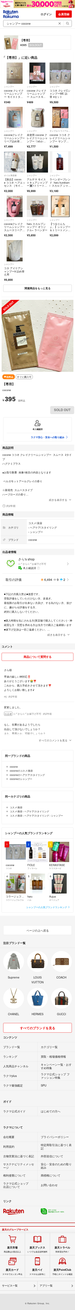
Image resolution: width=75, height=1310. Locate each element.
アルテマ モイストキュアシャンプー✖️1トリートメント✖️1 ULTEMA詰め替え (37, 185)
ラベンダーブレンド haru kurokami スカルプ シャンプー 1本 (60, 184)
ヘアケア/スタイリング (43, 527)
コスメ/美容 (35, 523)
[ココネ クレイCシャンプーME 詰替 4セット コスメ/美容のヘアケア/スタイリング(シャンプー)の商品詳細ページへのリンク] (60, 73)
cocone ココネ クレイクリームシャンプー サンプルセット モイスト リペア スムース (60, 142)
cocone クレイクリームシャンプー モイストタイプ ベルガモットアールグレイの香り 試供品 (14, 98)
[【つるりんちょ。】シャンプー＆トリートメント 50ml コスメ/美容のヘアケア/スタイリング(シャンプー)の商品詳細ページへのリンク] (60, 206)
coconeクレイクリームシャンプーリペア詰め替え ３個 (14, 139)
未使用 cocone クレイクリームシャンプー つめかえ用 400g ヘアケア (37, 139)
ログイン (46, 14)
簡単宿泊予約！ (62, 1249)
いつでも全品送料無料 (37, 1249)
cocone (6, 390)
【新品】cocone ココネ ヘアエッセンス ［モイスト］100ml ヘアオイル (14, 185)
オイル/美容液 (10, 175)
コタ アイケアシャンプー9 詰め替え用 (14, 271)
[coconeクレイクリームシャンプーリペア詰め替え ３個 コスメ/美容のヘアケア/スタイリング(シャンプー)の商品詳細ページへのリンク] (14, 117)
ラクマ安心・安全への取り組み (47, 437)
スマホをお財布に (37, 1271)
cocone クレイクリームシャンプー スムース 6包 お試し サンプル (36, 97)
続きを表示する (58, 500)
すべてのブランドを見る (37, 1028)
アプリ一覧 (46, 1285)
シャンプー (9, 86)
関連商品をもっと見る (38, 288)
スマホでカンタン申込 (12, 1271)
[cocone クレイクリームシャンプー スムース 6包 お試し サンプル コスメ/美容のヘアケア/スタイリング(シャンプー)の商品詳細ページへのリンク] (37, 73)
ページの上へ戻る (37, 930)
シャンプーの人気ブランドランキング (47, 907)
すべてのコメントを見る (53, 740)
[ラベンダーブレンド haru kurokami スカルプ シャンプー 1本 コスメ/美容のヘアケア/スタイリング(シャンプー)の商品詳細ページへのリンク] (60, 162)
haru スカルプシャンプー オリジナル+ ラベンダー (37, 227)
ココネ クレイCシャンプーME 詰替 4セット (60, 94)
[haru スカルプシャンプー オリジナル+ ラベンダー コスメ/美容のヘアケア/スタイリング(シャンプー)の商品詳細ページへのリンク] (37, 206)
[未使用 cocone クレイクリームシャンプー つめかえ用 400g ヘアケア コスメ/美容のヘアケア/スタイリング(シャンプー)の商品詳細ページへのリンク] (37, 117)
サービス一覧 (10, 1285)
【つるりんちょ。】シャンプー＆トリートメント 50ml (60, 228)
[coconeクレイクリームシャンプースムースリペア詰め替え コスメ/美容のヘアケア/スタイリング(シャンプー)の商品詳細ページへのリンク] (14, 206)
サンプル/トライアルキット (60, 130)
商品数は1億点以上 (12, 1249)
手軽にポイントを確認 (62, 1271)
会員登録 (63, 14)
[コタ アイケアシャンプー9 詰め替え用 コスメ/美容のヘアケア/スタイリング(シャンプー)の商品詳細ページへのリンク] (14, 250)
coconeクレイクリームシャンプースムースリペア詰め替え (14, 228)
